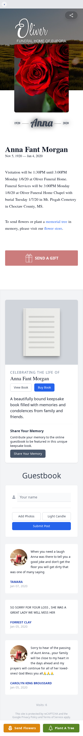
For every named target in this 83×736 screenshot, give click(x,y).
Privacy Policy (29, 717)
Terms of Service (53, 717)
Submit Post (41, 526)
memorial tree (56, 221)
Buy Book (44, 387)
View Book (21, 387)
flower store (53, 228)
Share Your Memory (28, 454)
